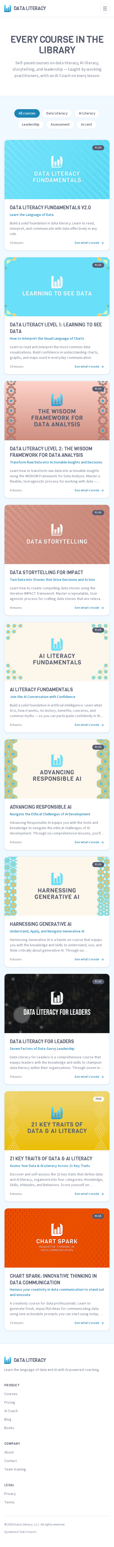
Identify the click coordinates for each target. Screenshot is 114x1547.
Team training (15, 1469)
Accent (86, 124)
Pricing (9, 1402)
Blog (7, 1419)
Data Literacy (57, 113)
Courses (10, 1394)
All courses (27, 113)
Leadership (31, 124)
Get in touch (28, 1532)
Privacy (10, 1494)
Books (9, 1428)
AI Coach (11, 1411)
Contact (10, 1461)
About (9, 1452)
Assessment (60, 124)
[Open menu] (105, 8)
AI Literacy (87, 113)
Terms (9, 1502)
